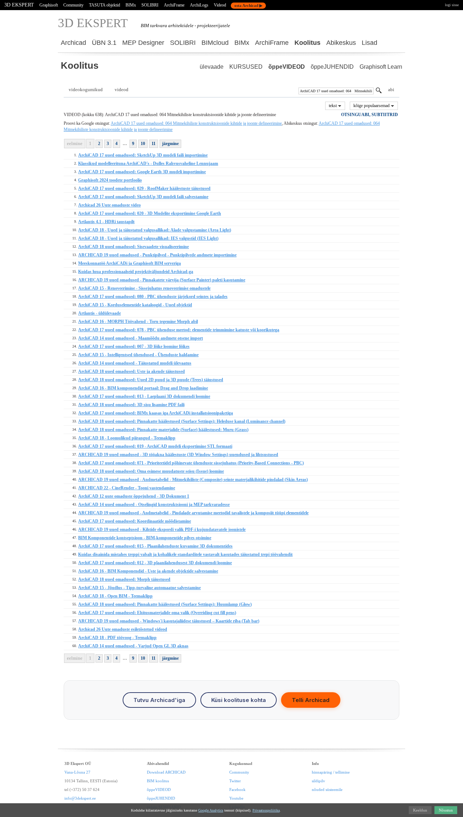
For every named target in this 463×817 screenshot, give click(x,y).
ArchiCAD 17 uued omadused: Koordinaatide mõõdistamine (134, 521)
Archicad (73, 42)
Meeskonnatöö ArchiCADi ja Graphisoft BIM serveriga (129, 263)
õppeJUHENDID (332, 67)
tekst (333, 105)
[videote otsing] (379, 91)
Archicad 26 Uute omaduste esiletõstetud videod (122, 629)
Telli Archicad (311, 700)
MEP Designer (143, 42)
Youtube (236, 798)
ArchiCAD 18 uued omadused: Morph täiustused (124, 579)
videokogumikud (86, 89)
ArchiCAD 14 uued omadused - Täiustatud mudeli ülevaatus (134, 363)
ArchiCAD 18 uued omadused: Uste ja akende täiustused (131, 371)
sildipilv (318, 781)
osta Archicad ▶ (248, 5)
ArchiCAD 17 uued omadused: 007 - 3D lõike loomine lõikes (134, 346)
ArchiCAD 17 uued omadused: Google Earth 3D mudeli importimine (142, 171)
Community (73, 5)
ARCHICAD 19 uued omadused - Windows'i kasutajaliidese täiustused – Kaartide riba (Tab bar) (168, 621)
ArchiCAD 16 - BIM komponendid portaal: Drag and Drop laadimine (143, 388)
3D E (93, 23)
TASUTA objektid (104, 5)
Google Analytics (210, 810)
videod (121, 89)
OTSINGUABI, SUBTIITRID (369, 114)
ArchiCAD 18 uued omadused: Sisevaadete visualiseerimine (133, 246)
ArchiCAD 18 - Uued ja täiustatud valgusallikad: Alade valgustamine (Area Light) (154, 230)
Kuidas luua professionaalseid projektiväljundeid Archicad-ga (135, 271)
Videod (220, 5)
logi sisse (452, 5)
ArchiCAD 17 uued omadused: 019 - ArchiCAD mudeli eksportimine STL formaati (155, 446)
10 (143, 143)
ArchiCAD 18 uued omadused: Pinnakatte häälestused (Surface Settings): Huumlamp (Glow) (165, 604)
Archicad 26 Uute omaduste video (109, 205)
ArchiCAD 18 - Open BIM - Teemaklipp (115, 596)
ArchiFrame (174, 5)
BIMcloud (215, 42)
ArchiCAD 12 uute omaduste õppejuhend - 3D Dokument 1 (133, 496)
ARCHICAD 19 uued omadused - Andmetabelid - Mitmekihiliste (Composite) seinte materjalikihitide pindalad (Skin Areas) (193, 479)
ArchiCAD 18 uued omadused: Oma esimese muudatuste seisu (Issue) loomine (151, 471)
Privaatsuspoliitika (266, 810)
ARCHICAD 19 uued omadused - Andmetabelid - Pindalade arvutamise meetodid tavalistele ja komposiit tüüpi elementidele (193, 512)
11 (154, 143)
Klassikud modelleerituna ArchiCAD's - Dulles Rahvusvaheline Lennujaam (148, 163)
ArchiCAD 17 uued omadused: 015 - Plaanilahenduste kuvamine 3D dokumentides (155, 546)
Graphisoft (48, 5)
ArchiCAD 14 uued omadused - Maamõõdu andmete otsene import (140, 338)
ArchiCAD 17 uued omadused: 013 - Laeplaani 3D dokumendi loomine (144, 396)
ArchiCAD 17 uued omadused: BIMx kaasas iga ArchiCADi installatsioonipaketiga (155, 413)
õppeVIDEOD (286, 67)
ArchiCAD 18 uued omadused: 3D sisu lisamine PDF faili (131, 404)
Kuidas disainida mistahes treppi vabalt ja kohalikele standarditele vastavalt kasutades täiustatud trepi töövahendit (185, 554)
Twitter (235, 781)
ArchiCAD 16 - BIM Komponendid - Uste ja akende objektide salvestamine (148, 571)
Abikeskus (341, 42)
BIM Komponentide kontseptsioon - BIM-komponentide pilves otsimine (144, 537)
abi (391, 89)
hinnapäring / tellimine (331, 772)
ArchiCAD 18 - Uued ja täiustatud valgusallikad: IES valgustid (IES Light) (148, 238)
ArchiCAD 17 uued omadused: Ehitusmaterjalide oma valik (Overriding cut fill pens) (157, 612)
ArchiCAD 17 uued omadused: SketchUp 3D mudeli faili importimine (143, 155)
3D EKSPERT (19, 5)
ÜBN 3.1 (104, 42)
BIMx (131, 5)
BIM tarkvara (154, 25)
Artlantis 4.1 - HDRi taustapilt (106, 221)
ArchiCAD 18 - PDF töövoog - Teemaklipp (117, 637)
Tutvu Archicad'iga (159, 700)
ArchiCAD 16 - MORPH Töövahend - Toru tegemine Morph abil (138, 321)
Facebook (237, 789)
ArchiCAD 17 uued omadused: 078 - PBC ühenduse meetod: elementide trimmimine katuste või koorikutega (178, 329)
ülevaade (212, 67)
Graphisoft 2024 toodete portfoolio (110, 180)
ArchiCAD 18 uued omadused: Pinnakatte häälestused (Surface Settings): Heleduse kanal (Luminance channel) (181, 421)
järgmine (170, 143)
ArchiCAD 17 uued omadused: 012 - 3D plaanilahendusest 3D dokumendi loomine (155, 562)
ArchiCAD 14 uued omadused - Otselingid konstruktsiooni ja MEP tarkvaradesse (154, 504)
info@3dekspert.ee (80, 798)
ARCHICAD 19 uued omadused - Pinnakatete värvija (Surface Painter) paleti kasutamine (161, 279)
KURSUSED (246, 67)
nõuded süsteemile (327, 789)
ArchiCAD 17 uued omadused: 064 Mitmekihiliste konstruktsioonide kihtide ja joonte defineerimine (196, 123)
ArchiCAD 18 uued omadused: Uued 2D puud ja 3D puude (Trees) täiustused (150, 379)
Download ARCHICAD (166, 772)
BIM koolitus (158, 781)
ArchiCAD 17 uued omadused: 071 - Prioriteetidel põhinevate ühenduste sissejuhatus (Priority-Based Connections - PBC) (191, 462)
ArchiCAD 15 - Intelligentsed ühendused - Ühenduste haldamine (138, 354)
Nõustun (446, 810)
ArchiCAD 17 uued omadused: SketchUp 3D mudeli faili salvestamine (143, 196)
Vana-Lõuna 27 (77, 772)
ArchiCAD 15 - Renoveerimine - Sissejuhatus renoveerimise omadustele (144, 288)
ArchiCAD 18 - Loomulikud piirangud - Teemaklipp (126, 438)
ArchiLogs (199, 5)
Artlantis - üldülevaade (99, 313)
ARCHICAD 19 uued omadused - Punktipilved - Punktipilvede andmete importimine (157, 255)
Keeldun (420, 810)
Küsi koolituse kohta (238, 700)
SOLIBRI (149, 5)
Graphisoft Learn (381, 67)
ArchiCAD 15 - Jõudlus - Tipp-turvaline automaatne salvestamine (139, 587)
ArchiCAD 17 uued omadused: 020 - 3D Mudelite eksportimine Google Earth (149, 213)
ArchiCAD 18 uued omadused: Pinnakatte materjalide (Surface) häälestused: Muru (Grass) (163, 429)
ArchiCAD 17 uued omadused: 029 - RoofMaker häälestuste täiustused (144, 188)
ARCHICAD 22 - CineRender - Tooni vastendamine (126, 487)
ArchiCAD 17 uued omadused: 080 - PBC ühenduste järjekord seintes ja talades (153, 296)
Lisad (369, 42)
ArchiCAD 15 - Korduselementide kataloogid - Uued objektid (135, 304)
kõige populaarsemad (372, 105)
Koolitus (307, 42)
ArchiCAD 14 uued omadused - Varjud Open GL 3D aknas (133, 645)
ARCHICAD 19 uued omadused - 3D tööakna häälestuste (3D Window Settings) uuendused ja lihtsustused (178, 454)
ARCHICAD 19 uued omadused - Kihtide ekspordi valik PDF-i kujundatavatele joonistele (162, 529)
